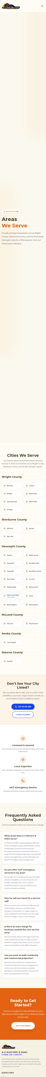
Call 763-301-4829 (24, 706)
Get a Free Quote (23, 1025)
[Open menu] (42, 6)
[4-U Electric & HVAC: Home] (11, 6)
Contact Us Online (23, 714)
